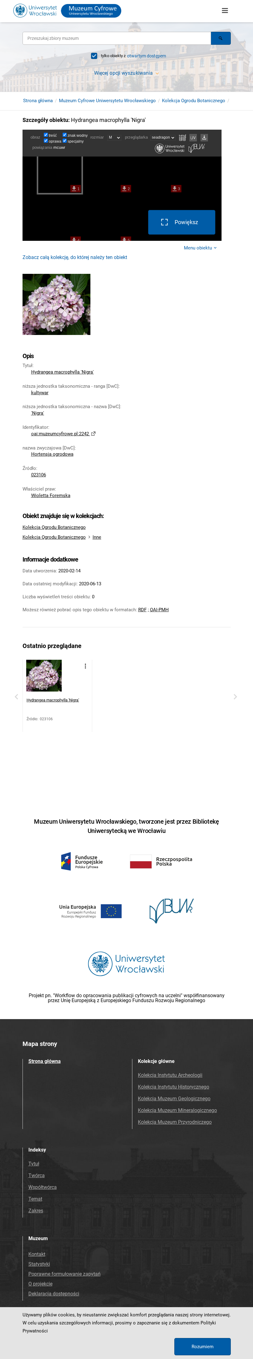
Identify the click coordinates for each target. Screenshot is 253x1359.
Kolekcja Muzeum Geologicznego (174, 1099)
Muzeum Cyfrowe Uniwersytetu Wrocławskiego (107, 100)
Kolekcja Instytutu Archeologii (170, 1075)
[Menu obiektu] (85, 666)
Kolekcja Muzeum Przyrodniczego (175, 1122)
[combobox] (117, 38)
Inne (97, 537)
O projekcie (40, 1284)
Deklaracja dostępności (53, 1294)
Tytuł (33, 1164)
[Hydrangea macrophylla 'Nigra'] (44, 677)
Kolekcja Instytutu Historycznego (173, 1087)
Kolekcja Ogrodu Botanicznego (193, 100)
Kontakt (36, 1254)
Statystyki (39, 1264)
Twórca (36, 1175)
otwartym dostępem (146, 55)
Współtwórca (42, 1187)
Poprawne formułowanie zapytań (64, 1274)
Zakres (35, 1211)
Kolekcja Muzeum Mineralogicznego (177, 1110)
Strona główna (38, 100)
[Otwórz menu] (225, 10)
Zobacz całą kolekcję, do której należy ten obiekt (75, 257)
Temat (35, 1199)
